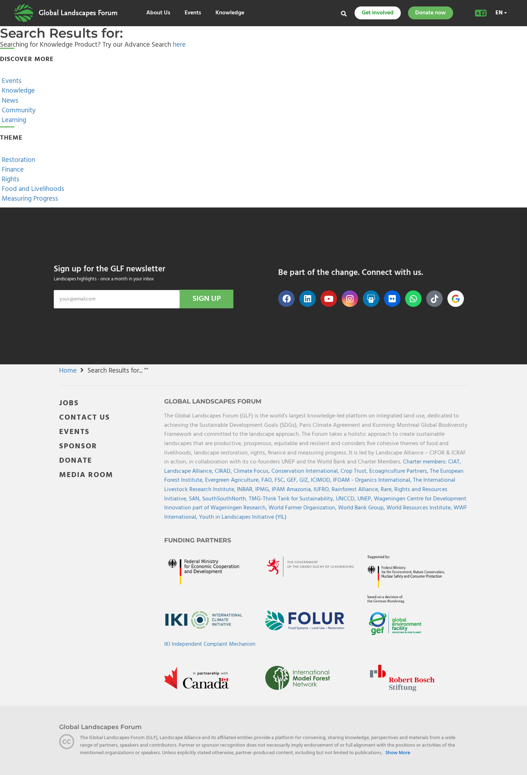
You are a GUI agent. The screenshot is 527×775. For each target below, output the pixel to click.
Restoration (17, 160)
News (9, 100)
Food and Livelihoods (32, 189)
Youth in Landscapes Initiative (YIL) (242, 517)
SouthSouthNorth (224, 499)
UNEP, (365, 499)
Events (193, 13)
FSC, (281, 480)
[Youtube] (329, 298)
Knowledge (229, 13)
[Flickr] (392, 298)
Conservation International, (306, 471)
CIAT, (454, 462)
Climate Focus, (252, 471)
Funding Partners (197, 540)
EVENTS (74, 432)
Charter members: (425, 462)
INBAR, (246, 489)
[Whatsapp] (413, 298)
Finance (12, 169)
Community (17, 110)
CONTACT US (84, 418)
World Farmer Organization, (303, 508)
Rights (9, 179)
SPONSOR (78, 446)
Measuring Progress (29, 198)
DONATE (75, 461)
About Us (158, 13)
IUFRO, (323, 489)
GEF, (293, 480)
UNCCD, (346, 499)
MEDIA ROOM (86, 475)
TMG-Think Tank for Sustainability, (292, 499)
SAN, (195, 499)
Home (68, 370)
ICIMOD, (322, 480)
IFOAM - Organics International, (373, 480)
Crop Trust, (355, 471)
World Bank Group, (362, 508)
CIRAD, (224, 471)
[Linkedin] (307, 298)
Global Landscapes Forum (78, 13)
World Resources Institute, (420, 508)
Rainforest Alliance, (356, 489)
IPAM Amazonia (291, 489)
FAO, (268, 480)
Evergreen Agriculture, (233, 480)
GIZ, (305, 480)
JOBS (69, 403)
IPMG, (263, 489)
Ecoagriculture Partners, (399, 471)
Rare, (387, 489)
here (179, 44)
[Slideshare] (371, 298)
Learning (13, 120)
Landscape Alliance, (189, 471)
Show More (397, 753)
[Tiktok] (434, 298)
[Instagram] (350, 298)
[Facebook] (286, 298)
